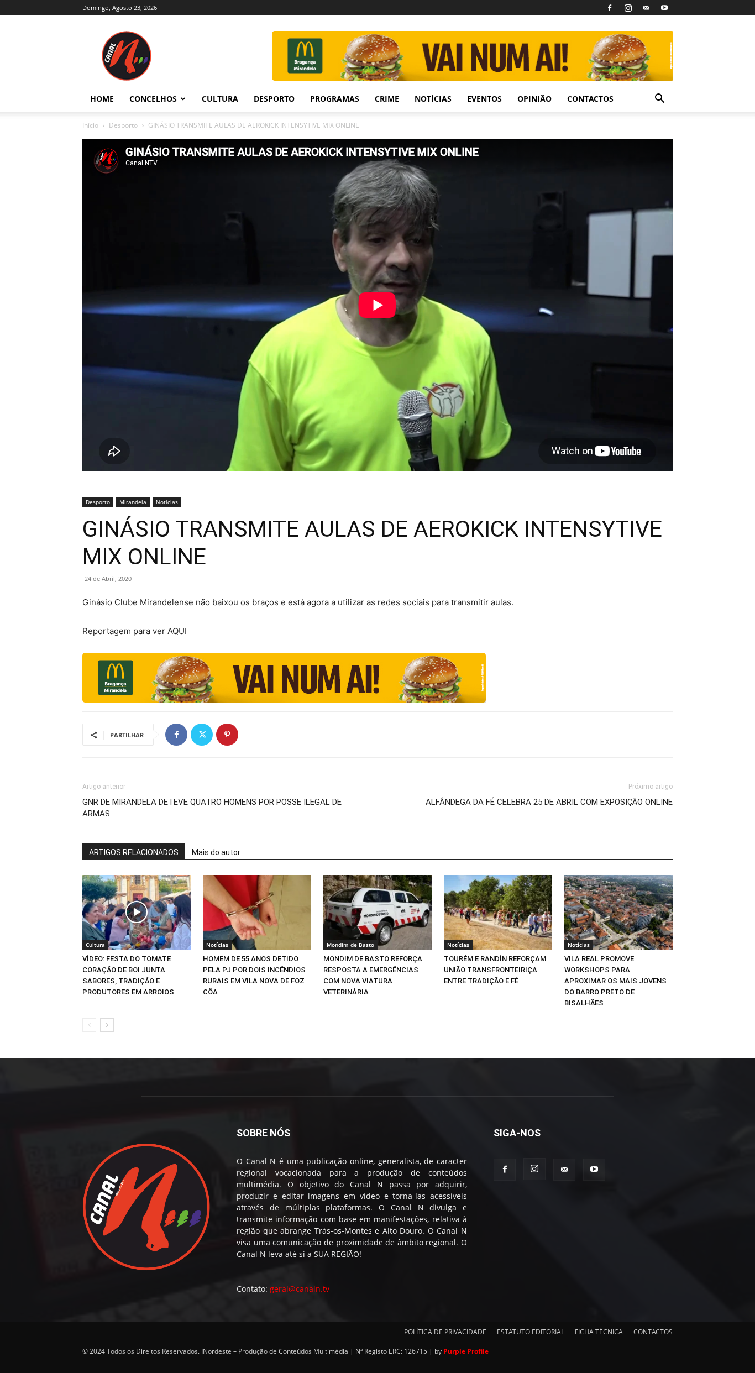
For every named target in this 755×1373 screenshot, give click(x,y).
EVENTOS (484, 98)
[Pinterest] (227, 735)
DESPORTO (274, 98)
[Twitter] (202, 735)
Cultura (95, 944)
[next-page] (107, 1025)
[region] (471, 56)
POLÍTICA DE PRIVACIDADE (445, 1332)
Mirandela (132, 502)
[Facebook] (609, 7)
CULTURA (220, 98)
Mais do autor (216, 852)
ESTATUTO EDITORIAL (530, 1332)
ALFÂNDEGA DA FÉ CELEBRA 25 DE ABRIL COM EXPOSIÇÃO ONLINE (549, 802)
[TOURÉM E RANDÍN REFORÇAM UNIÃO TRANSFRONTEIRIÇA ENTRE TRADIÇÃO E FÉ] (498, 912)
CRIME (387, 98)
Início (90, 125)
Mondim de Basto (350, 944)
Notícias (167, 502)
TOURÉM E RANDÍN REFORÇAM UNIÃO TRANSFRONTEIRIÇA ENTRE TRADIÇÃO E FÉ (495, 970)
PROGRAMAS (334, 98)
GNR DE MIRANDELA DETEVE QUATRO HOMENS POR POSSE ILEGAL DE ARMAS (212, 808)
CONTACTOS (590, 98)
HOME (102, 98)
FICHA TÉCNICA (599, 1332)
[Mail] (646, 7)
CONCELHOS (153, 98)
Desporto (123, 125)
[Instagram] (628, 7)
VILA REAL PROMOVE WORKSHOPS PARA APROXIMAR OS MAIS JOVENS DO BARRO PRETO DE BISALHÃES (615, 981)
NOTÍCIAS (433, 98)
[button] (659, 100)
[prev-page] (89, 1025)
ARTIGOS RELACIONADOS (134, 852)
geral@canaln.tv (299, 1288)
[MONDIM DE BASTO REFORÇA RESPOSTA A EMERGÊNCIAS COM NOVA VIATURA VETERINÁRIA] (377, 912)
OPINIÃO (534, 98)
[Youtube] (664, 7)
